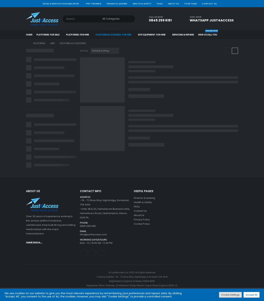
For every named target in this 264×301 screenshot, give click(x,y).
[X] (230, 3)
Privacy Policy (142, 219)
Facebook (83, 252)
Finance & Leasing (117, 3)
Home (29, 34)
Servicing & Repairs (183, 34)
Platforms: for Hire (77, 34)
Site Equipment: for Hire (152, 34)
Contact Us (209, 3)
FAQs (160, 3)
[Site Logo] (42, 19)
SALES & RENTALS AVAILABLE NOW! (61, 3)
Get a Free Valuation (219, 223)
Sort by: (84, 50)
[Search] (129, 19)
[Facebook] (225, 3)
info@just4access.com (93, 234)
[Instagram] (235, 3)
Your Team (190, 3)
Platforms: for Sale (48, 34)
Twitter (92, 252)
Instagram (100, 252)
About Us (173, 3)
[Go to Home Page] (27, 43)
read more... (34, 242)
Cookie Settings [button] (230, 294)
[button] (228, 51)
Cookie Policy (142, 224)
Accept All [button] (251, 294)
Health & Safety (142, 3)
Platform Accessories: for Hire (113, 34)
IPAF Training (93, 3)
